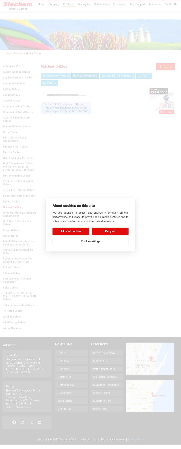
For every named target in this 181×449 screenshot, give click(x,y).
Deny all (110, 231)
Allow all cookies (70, 231)
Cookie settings (90, 241)
